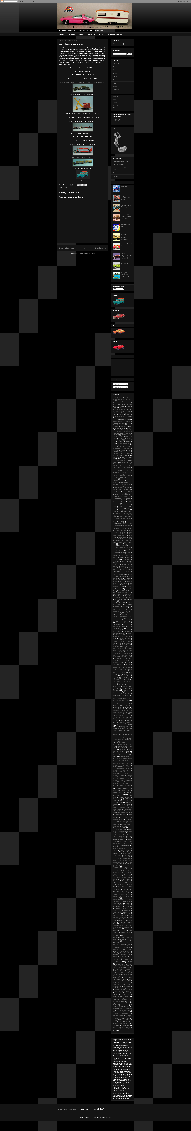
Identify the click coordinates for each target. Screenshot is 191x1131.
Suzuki (116, 951)
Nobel (119, 843)
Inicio (84, 248)
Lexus (114, 705)
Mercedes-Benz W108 (118, 775)
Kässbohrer (121, 684)
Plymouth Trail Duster (119, 877)
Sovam (114, 946)
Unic (122, 991)
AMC (114, 408)
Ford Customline (123, 601)
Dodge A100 (129, 523)
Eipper (128, 547)
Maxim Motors (118, 739)
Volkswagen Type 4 (118, 1018)
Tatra (121, 952)
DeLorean (117, 518)
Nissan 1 (130, 819)
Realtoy (114, 903)
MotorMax (127, 816)
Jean (122, 677)
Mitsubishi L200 (126, 804)
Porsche (120, 884)
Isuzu (123, 672)
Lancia (128, 700)
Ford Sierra (127, 623)
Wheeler (121, 1020)
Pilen (118, 863)
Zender (128, 1027)
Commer (121, 506)
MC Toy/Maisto (124, 751)
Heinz (119, 643)
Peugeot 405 (116, 858)
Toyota (129, 962)
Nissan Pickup (120, 833)
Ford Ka (120, 609)
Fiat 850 (115, 583)
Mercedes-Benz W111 (126, 776)
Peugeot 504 (126, 858)
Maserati (121, 732)
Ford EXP (129, 602)
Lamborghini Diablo (117, 697)
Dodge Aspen (126, 525)
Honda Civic (120, 652)
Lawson (121, 703)
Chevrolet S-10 (117, 484)
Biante (130, 426)
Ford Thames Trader (119, 626)
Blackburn (117, 428)
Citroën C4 (129, 493)
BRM (114, 441)
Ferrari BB (122, 568)
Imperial (122, 669)
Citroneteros (116, 173)
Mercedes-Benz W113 (118, 780)
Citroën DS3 (126, 496)
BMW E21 (121, 431)
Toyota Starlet (127, 986)
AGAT (129, 401)
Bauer (123, 423)
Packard (115, 850)
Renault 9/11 (116, 915)
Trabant (117, 989)
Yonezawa (116, 99)
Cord (114, 510)
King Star (118, 688)
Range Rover (126, 901)
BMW (130, 428)
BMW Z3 (122, 438)
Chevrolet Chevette (125, 467)
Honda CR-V (129, 652)
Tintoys (120, 958)
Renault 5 (116, 914)
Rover (114, 930)
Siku (130, 941)
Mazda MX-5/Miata (122, 746)
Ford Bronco (118, 596)
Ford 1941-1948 (126, 592)
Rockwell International (124, 927)
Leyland (121, 705)
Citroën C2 (122, 493)
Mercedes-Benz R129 (122, 768)
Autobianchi (115, 416)
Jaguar (115, 676)
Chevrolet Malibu (118, 480)
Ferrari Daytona (125, 569)
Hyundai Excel (116, 667)
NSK (114, 845)
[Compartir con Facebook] (84, 185)
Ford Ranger (123, 616)
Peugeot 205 (116, 855)
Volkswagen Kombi (120, 1012)
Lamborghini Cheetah (123, 693)
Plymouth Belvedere (118, 872)
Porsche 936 (126, 894)
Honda (122, 647)
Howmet (128, 664)
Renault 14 (127, 908)
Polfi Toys (115, 879)
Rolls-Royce (116, 929)
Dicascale (121, 520)
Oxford (128, 848)
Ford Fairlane (128, 604)
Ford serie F (128, 621)
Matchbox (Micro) (122, 737)
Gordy (114, 639)
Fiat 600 (128, 581)
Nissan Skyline (118, 839)
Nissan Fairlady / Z (119, 828)
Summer (122, 949)
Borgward (120, 440)
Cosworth (116, 511)
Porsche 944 (116, 896)
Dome (120, 544)
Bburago (115, 424)
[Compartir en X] (82, 185)
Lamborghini (128, 692)
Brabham (127, 440)
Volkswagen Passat (118, 1015)
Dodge (122, 522)
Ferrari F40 (115, 573)
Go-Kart (122, 638)
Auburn (128, 413)
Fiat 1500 (115, 581)
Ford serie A (121, 618)
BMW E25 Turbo (118, 433)
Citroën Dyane (117, 498)
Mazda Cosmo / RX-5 (123, 742)
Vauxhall (118, 993)
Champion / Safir (118, 453)
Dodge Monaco (122, 535)
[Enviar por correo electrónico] (78, 185)
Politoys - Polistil (125, 879)
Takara (128, 951)
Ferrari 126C (126, 559)
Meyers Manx (117, 792)
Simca (118, 942)
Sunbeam (130, 949)
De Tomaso (128, 516)
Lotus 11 (128, 715)
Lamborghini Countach (120, 695)
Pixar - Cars (125, 865)
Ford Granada (116, 608)
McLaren (115, 753)
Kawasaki (129, 685)
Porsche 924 (117, 893)
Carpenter (123, 450)
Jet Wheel (127, 681)
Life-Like (130, 705)
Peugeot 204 (126, 853)
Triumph (123, 989)
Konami (115, 76)
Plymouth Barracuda (123, 871)
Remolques (116, 906)
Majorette (116, 70)
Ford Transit (127, 629)
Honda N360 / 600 (118, 657)
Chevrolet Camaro (120, 464)
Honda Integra (126, 653)
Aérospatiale (122, 401)
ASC (129, 411)
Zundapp (115, 1029)
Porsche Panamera (118, 899)
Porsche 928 (126, 893)
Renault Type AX (122, 920)
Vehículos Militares (120, 999)
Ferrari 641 (123, 566)
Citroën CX (127, 494)
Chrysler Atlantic (117, 489)
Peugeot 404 (126, 857)
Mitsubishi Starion (117, 809)
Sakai (130, 930)
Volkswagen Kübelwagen (120, 1013)
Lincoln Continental (119, 709)
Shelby (121, 939)
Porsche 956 (126, 896)
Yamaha (125, 1023)
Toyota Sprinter (117, 986)
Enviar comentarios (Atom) (87, 253)
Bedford (121, 425)
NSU (118, 845)
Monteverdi (121, 812)
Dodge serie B (125, 539)
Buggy (128, 441)
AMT (122, 409)
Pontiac (115, 881)
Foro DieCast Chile (119, 164)
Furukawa (129, 633)
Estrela (123, 552)
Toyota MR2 (126, 981)
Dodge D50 (123, 532)
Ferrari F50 (123, 573)
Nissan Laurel (122, 829)
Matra (130, 737)
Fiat (121, 578)
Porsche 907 (127, 888)
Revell (122, 924)
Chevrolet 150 (116, 457)
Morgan (117, 814)
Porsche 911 (128, 889)
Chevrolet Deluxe (117, 474)
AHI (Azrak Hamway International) (121, 402)
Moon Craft (129, 812)
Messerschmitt (125, 790)
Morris (123, 814)
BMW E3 (128, 433)
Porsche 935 (116, 894)
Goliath (128, 638)
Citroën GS (127, 498)
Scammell (115, 934)
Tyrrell (116, 991)
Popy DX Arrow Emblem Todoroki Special (126, 197)
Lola (126, 713)
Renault (129, 906)
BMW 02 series (121, 430)
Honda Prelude (120, 658)
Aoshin (116, 411)
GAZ (116, 634)
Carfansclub (115, 450)
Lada (120, 692)
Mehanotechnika (117, 754)
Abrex (120, 397)
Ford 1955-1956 (127, 594)
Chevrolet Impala (118, 477)
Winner (117, 1023)
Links (101, 34)
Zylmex (115, 102)
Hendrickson (127, 643)
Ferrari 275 (120, 563)
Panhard (122, 850)
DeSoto (128, 518)
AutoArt (128, 414)
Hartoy (128, 641)
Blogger (108, 1117)
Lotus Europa (120, 719)
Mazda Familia (117, 744)
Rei (121, 903)
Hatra (114, 643)
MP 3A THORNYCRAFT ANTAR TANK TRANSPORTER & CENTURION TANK (82, 82)
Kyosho (114, 692)
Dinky (114, 522)
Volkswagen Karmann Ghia (123, 1010)
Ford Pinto (125, 614)
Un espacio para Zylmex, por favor (126, 206)
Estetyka (117, 552)
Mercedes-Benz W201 (124, 785)
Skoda (128, 942)
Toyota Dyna (118, 976)
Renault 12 (119, 908)
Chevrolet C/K (124, 462)
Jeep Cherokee (116, 679)
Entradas (118, 384)
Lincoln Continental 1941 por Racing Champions (126, 256)
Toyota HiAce (127, 976)
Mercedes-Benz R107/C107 (122, 766)
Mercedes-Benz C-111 (124, 760)
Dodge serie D (117, 540)
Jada (129, 674)
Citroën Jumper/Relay (118, 499)
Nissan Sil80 (122, 836)
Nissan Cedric (124, 823)
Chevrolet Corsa (128, 469)
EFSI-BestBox (122, 545)
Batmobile (115, 423)
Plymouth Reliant (128, 875)
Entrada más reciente (66, 248)
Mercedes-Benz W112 (122, 778)
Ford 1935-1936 (122, 590)
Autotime (129, 416)
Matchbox (66, 187)
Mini (121, 797)
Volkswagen (117, 1005)
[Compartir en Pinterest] (86, 185)
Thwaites (115, 956)
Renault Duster (122, 917)
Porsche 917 (129, 891)
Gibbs (121, 636)
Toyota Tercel (128, 988)
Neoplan (115, 819)
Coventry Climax (127, 511)
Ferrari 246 (123, 561)
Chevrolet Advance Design (125, 458)
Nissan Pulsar (122, 834)
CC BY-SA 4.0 (93, 1109)
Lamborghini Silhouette (118, 700)
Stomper (129, 946)
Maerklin (122, 722)
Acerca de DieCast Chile (115, 34)
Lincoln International (118, 712)
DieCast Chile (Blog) (63, 1109)
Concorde (121, 508)
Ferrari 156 (116, 561)
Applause (123, 411)
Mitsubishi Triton (118, 810)
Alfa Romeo (121, 404)
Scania (121, 934)
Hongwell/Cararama (118, 662)
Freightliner (127, 631)
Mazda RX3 (123, 749)
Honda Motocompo (125, 655)
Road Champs (117, 925)
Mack (122, 720)
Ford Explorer (118, 604)
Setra (128, 937)
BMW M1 (120, 436)
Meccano (122, 753)
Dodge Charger (127, 528)
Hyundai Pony (126, 667)
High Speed (116, 645)
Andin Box (129, 409)
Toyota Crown (127, 974)
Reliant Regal (116, 904)
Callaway (130, 446)
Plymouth (129, 869)
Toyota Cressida (117, 974)
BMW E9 (124, 435)
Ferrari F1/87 (127, 571)
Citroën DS (116, 496)
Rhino (128, 924)
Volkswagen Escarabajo (120, 1006)
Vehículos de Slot (125, 994)
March (128, 730)
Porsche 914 (119, 891)
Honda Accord (122, 648)
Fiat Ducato (124, 583)
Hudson (114, 666)
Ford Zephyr (116, 631)
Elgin (119, 549)
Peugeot (115, 853)
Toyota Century (128, 969)
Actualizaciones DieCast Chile (120, 399)
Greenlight (121, 639)
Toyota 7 (130, 964)
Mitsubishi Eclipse (125, 800)
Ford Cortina (128, 597)
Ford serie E (116, 621)
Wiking (128, 1020)
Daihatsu (115, 516)
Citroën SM (122, 501)
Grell (129, 639)
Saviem (128, 932)
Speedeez (121, 946)
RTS (120, 930)
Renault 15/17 (117, 910)
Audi (114, 414)
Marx (114, 732)
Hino (128, 645)
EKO (114, 549)
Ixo (124, 674)
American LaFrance (126, 408)
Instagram (91, 34)
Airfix (114, 404)
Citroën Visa (116, 504)
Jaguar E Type (125, 676)
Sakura (116, 932)
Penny (115, 852)
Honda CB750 (122, 650)
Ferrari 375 (115, 566)
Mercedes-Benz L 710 (118, 762)
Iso (118, 672)
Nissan (121, 819)
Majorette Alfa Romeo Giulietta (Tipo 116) (126, 216)
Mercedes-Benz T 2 (120, 771)
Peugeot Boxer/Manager (119, 862)
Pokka (128, 877)
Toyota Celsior (119, 969)
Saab (125, 930)
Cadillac (121, 446)
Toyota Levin (122, 979)
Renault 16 (127, 910)
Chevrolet (123, 455)
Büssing (114, 446)
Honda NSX (128, 657)
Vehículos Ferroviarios (120, 996)
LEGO (128, 703)
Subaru (128, 947)
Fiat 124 (127, 578)
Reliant (128, 903)
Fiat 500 (122, 581)
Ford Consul (118, 597)
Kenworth (117, 686)
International (123, 671)
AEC (115, 401)
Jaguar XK (116, 678)
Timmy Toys (123, 956)
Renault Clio (123, 915)
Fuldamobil (115, 633)
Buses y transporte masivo (122, 444)
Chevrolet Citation (117, 469)
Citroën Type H (126, 503)
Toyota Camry (116, 967)
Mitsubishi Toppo (128, 809)
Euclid (128, 552)
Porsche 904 (129, 886)
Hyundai (128, 666)
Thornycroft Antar (125, 954)
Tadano (122, 951)
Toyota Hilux (117, 977)
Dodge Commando (121, 530)
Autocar (122, 416)
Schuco (115, 86)
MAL (118, 726)
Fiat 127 (121, 579)
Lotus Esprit (128, 717)
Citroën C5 (118, 494)
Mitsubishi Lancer (118, 806)
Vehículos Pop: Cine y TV (122, 1002)
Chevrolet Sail (127, 484)
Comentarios (119, 387)
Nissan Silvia (125, 838)
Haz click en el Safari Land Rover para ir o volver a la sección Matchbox (82, 180)
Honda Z (126, 660)
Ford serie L (119, 623)
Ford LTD (127, 609)
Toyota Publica (117, 982)
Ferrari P (129, 574)
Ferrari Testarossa (120, 576)
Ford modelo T (117, 613)
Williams (114, 1021)
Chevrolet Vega (118, 487)
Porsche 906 (118, 888)
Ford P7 (117, 614)
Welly (114, 1020)
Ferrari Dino (116, 571)
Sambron (122, 932)
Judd (131, 683)
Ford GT (125, 608)
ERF (114, 550)
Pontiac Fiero (126, 880)
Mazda (126, 739)
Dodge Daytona (122, 533)
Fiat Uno (124, 584)
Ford (117, 588)
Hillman (123, 644)
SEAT (122, 937)
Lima (121, 707)
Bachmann (115, 419)
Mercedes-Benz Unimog (120, 773)
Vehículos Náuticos (118, 1001)
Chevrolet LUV (125, 479)
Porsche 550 (120, 886)
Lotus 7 (114, 717)
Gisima (128, 636)
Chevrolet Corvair (122, 470)
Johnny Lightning (119, 683)
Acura (130, 399)
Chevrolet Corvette (120, 472)
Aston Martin (116, 413)
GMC (114, 638)
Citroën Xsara (126, 504)
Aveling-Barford (119, 418)
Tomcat (126, 959)
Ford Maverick (116, 611)
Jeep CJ (126, 679)
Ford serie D (127, 619)
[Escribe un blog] (80, 185)
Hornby (128, 662)
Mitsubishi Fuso (118, 802)
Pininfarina (125, 863)
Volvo (127, 1018)
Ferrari (115, 559)
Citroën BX (127, 491)
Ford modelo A (126, 611)
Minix (128, 797)
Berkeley (130, 424)
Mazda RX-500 (121, 747)
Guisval (122, 641)
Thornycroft (115, 954)
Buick (114, 443)
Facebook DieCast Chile (120, 161)
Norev (114, 80)
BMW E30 (116, 435)
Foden (123, 586)
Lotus (119, 715)
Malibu (122, 726)
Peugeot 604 (126, 860)
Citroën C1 (115, 493)
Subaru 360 (115, 949)
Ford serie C (129, 618)
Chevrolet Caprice (117, 465)
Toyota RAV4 (127, 982)
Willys (120, 1022)
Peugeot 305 (116, 857)
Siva (124, 942)
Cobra (114, 506)
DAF (128, 515)
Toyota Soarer (126, 984)
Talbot (114, 953)
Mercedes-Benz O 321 (120, 765)
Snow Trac (115, 944)
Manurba (128, 726)
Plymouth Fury (124, 874)
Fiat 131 (127, 580)
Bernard (116, 426)
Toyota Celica (127, 967)
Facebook (71, 34)
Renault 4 (126, 912)
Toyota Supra (117, 988)
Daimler (121, 516)
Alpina (116, 406)
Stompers (116, 89)
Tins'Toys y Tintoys (118, 93)
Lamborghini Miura (124, 698)
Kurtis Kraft (127, 690)
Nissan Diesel (126, 826)
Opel (114, 847)
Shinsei (124, 941)
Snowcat (123, 944)
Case (129, 450)
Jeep (127, 678)
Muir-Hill (115, 817)
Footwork (130, 586)
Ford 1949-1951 (117, 594)
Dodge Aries (118, 525)
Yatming (115, 96)
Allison (130, 404)
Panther (128, 850)
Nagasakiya (125, 817)
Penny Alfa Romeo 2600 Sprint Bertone (125, 274)
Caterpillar (115, 451)
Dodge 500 (120, 523)
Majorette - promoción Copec (126, 187)
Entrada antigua (100, 248)
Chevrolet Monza (125, 482)
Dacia (122, 515)
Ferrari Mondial (121, 574)
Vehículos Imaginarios (120, 998)
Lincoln (127, 707)
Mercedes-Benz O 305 (124, 763)
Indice (61, 34)
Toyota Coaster (119, 970)
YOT (114, 1027)
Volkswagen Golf (118, 1008)
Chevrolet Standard (117, 486)
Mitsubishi (116, 799)
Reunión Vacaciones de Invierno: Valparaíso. (125, 236)
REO (129, 920)
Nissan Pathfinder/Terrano (125, 831)
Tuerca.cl (115, 176)
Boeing (128, 438)
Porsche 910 (116, 889)
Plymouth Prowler (117, 875)
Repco (114, 922)
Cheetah (128, 453)
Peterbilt (125, 852)
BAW (129, 423)
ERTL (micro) (128, 550)
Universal (129, 991)
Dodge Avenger (117, 527)
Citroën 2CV (116, 491)
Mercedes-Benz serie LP (121, 770)
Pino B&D (115, 865)
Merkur (115, 790)
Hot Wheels (116, 66)
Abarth (114, 398)
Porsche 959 (116, 898)
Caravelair (117, 448)
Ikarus (114, 669)
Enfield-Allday (126, 549)
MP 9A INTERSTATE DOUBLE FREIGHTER (83, 157)
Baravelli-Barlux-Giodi (118, 421)
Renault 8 (127, 913)
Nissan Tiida (122, 841)
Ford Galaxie (126, 606)
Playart (115, 83)
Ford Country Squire (121, 599)
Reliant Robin (126, 904)
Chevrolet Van (128, 486)
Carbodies (126, 448)
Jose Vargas (74, 1109)
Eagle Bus (127, 544)
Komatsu (127, 688)
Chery (114, 455)
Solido (128, 944)
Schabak (128, 934)
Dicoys (128, 520)
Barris (128, 421)
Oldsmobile (125, 845)
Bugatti (121, 441)
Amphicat (117, 409)
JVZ (115, 684)
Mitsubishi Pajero (124, 807)
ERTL (119, 550)
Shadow (114, 939)
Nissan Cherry (126, 824)
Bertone (123, 426)
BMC (123, 428)
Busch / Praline (122, 443)
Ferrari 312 (125, 564)
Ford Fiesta (117, 606)
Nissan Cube (116, 826)
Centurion (123, 451)
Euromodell (115, 554)
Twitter (81, 34)
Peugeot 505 (116, 860)
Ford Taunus (116, 624)
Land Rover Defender (118, 702)
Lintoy (120, 713)
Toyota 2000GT (120, 964)
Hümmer (121, 666)
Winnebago (129, 1022)
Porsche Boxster (126, 898)
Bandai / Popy (125, 419)
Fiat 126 (115, 579)
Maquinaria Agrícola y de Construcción (122, 729)
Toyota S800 (116, 984)
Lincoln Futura (126, 710)
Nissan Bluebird (120, 821)
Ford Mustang (127, 613)
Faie (124, 555)
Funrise (122, 633)
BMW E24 (128, 431)
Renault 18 (116, 912)
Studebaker (118, 947)
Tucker (130, 989)
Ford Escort (121, 602)
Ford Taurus (126, 624)
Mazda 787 (115, 741)
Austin (121, 414)
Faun (128, 557)
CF (129, 451)
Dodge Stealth (122, 542)
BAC (128, 418)
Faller (121, 557)
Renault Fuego (122, 918)
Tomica (115, 73)
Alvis (129, 406)
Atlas (123, 413)
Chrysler (126, 487)
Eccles (114, 545)
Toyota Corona (125, 972)
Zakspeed (120, 1027)
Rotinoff (127, 929)
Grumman (115, 641)
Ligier (115, 707)
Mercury (129, 787)
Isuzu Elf (119, 674)
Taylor (128, 952)
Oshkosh (121, 847)
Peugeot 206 (126, 855)
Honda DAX (118, 653)
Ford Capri (128, 596)
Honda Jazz (116, 655)
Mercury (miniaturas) (122, 788)
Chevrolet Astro (119, 460)
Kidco (124, 686)
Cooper (128, 508)
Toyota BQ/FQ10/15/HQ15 (122, 965)
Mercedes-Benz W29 (118, 787)
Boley (114, 440)
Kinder (130, 686)
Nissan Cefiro (116, 824)
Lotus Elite (120, 717)
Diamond (115, 520)
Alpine (122, 406)
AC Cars (127, 398)
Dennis (123, 518)
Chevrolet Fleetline (125, 475)
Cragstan (118, 513)
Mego (129, 752)
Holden (115, 646)
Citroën (125, 489)
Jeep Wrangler (116, 681)
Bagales (117, 119)
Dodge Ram (122, 537)
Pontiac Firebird (118, 882)
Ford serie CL (118, 619)
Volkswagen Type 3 (125, 1016)
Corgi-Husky (124, 510)
